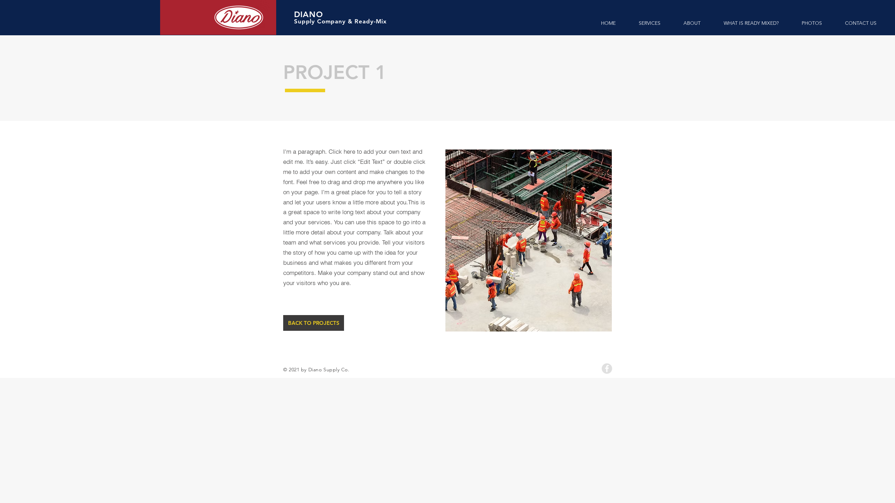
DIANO (308, 14)
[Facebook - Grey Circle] (607, 368)
